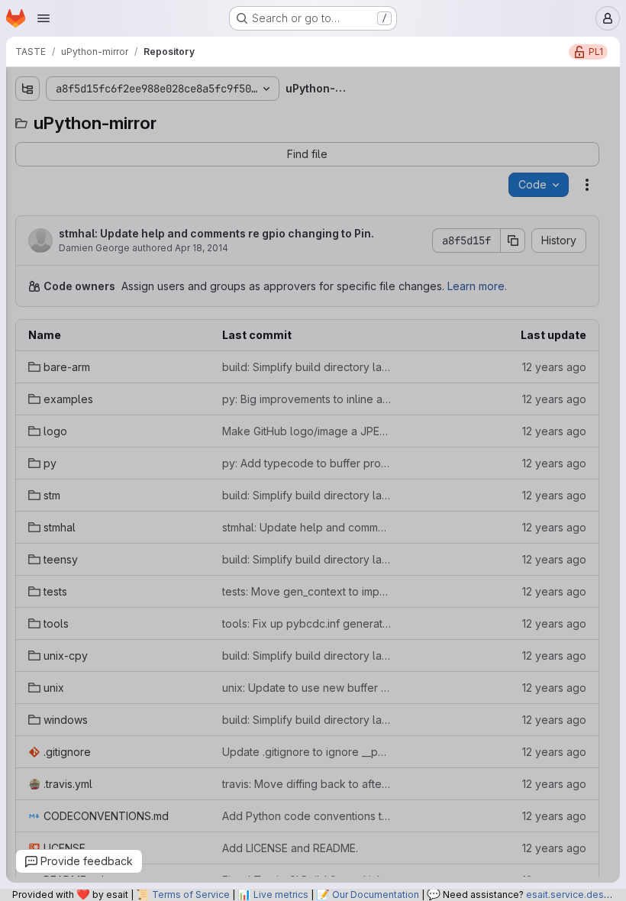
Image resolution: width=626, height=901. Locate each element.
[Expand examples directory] (17, 170)
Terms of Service (191, 894)
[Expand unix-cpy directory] (17, 366)
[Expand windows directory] (17, 414)
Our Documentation (375, 894)
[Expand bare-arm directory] (17, 146)
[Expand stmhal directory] (17, 268)
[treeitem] (116, 146)
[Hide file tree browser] (17, 88)
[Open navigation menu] (43, 18)
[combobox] (115, 119)
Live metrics (280, 894)
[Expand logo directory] (17, 195)
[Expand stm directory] (17, 243)
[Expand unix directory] (17, 390)
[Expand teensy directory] (17, 292)
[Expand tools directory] (17, 341)
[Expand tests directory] (17, 317)
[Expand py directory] (17, 219)
